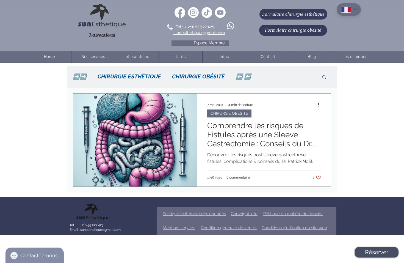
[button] (324, 77)
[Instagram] (193, 12)
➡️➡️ (80, 76)
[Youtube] (220, 12)
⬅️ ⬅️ (243, 76)
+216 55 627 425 (91, 225)
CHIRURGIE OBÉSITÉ (198, 76)
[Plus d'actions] (320, 105)
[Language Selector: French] (349, 9)
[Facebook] (180, 12)
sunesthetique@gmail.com (100, 230)
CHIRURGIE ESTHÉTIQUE (129, 76)
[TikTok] (206, 12)
